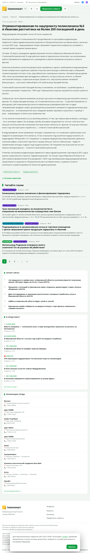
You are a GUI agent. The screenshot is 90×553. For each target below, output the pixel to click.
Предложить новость (55, 518)
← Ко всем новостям (11, 178)
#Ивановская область (12, 172)
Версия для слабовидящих (37, 2)
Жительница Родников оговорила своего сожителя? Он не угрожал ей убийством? (23, 246)
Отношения (7, 241)
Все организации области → (12, 491)
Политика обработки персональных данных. (17, 529)
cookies (65, 536)
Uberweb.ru (83, 550)
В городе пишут (13, 317)
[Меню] (65, 9)
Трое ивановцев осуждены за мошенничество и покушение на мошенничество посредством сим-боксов (31, 210)
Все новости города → (11, 387)
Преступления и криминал (13, 223)
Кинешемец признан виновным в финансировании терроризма (36, 193)
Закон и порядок (9, 190)
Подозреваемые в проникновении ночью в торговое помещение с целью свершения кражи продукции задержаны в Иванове (36, 228)
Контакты (50, 514)
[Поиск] (37, 9)
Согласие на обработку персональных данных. (18, 527)
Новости (14, 17)
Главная (5, 17)
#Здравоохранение (30, 172)
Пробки (76, 2)
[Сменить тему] (31, 9)
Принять (72, 547)
